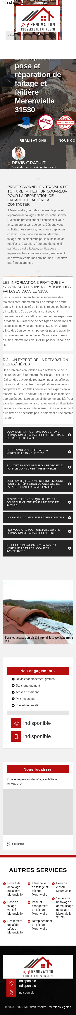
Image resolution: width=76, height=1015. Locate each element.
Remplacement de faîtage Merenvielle (40, 924)
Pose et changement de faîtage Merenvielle (40, 908)
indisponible (37, 723)
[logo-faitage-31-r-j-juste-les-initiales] (38, 18)
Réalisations (33, 140)
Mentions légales (60, 1007)
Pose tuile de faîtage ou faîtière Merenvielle (15, 889)
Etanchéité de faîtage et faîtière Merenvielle (40, 889)
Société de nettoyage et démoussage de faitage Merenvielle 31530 (64, 908)
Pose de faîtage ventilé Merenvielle (15, 908)
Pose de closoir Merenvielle (64, 887)
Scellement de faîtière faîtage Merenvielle (15, 926)
